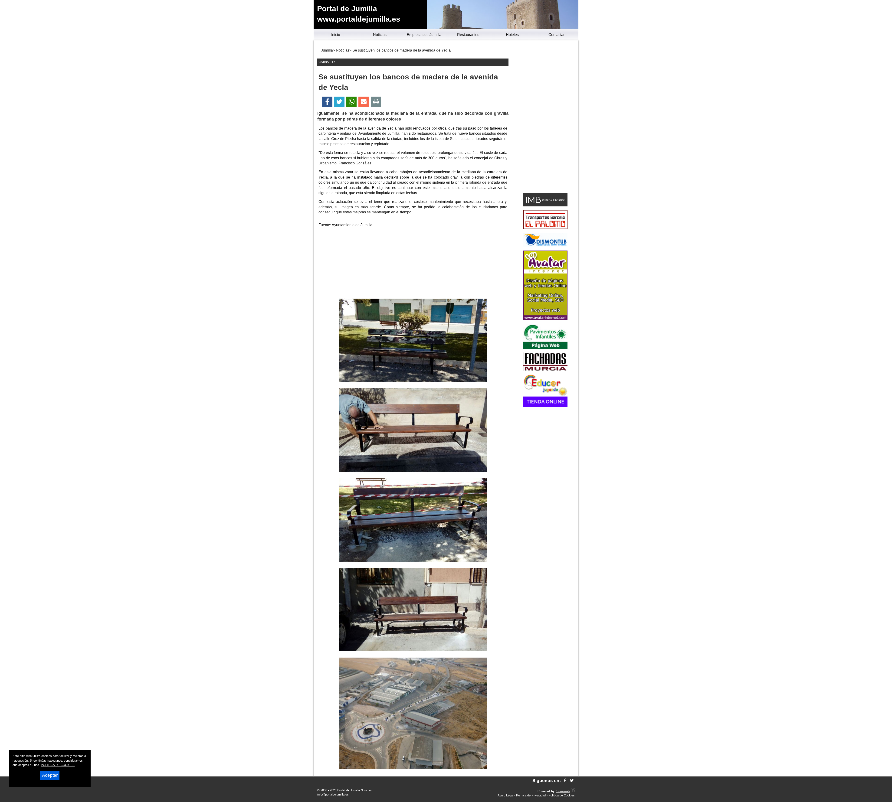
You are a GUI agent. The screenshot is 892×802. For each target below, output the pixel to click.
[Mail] (363, 102)
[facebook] (565, 780)
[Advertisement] (413, 263)
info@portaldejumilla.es (333, 794)
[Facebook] (327, 102)
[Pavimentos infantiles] (545, 347)
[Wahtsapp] (351, 102)
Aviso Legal (505, 795)
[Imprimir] (376, 102)
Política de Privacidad (531, 795)
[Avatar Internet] (545, 318)
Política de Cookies (561, 795)
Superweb (563, 791)
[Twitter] (339, 102)
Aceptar (50, 775)
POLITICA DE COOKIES (58, 765)
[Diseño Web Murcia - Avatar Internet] (573, 791)
